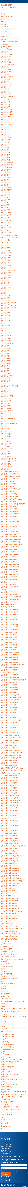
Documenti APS (5, 26)
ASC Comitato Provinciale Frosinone (10, 599)
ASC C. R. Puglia (5, 445)
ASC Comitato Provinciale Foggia (9, 593)
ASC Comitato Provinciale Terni (9, 810)
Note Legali (4, 1038)
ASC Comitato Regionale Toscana (9, 922)
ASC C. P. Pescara (6, 272)
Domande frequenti (6, 1005)
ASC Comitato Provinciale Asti (8, 491)
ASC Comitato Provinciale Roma (9, 765)
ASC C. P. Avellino (6, 69)
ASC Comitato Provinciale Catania (9, 550)
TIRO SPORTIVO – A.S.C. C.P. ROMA (11, 774)
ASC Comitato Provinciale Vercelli (9, 848)
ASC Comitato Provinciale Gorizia (9, 611)
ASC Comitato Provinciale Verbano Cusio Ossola (13, 845)
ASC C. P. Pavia (5, 262)
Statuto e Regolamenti (6, 48)
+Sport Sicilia (4, 18)
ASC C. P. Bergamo (6, 86)
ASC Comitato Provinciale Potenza (10, 739)
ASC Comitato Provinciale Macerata (10, 651)
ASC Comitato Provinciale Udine (9, 834)
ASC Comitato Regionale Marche (9, 900)
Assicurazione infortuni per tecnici (9, 950)
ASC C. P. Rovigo (5, 319)
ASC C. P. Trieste (5, 368)
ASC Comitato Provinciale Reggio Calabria (12, 752)
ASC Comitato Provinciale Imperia (9, 618)
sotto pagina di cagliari (6, 1043)
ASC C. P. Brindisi (5, 103)
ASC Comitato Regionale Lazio (9, 885)
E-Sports (3, 980)
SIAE (2, 981)
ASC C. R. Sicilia (5, 451)
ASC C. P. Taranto (5, 345)
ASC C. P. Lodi (5, 206)
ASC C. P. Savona (5, 329)
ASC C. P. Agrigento (6, 50)
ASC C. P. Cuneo (5, 143)
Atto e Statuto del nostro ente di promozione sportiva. (12, 1002)
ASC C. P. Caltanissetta (7, 109)
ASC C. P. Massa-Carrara (7, 219)
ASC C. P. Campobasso (7, 113)
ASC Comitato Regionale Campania (10, 875)
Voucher (3, 1121)
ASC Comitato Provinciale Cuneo (9, 573)
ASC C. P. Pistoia (5, 282)
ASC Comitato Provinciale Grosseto (10, 614)
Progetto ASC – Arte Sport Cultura (10, 1074)
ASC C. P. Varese (5, 378)
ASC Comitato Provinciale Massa (9, 657)
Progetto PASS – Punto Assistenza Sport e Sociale (12, 1080)
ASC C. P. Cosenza (6, 133)
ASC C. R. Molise (5, 438)
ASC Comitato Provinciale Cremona (10, 566)
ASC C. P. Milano (5, 229)
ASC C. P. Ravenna (6, 299)
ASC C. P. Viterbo (6, 402)
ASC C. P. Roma (5, 315)
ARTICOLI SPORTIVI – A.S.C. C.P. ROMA (12, 769)
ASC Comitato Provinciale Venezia (10, 842)
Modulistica (4, 995)
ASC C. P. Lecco (5, 199)
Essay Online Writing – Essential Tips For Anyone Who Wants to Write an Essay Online (13, 1009)
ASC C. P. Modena (6, 232)
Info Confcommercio (6, 1031)
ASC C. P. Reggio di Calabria (8, 302)
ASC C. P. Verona (5, 392)
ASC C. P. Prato (5, 292)
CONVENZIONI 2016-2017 (8, 672)
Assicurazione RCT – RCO (8, 947)
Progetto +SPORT (5, 1071)
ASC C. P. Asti (5, 66)
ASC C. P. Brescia (6, 99)
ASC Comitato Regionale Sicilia (9, 918)
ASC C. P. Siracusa (6, 335)
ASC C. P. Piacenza (6, 275)
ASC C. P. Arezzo (6, 59)
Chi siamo (3, 43)
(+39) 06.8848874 (7, 1143)
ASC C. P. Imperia (5, 179)
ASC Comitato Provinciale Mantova (10, 654)
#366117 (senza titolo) (6, 16)
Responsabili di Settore (7, 1025)
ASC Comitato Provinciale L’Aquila (9, 624)
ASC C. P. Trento (5, 362)
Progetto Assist (5, 1076)
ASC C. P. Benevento (6, 83)
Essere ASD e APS (6, 30)
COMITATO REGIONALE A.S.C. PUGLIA (11, 912)
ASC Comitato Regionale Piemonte (10, 907)
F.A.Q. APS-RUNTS (6, 31)
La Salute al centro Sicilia (7, 1036)
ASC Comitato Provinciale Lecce (9, 634)
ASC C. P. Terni (5, 352)
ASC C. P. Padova (6, 252)
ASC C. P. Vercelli (6, 388)
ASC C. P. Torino (5, 355)
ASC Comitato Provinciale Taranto (9, 804)
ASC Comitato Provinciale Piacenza (10, 726)
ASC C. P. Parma (5, 259)
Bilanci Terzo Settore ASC (7, 963)
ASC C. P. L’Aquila (6, 186)
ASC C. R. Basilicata (6, 408)
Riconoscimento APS (6, 35)
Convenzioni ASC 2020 (7, 976)
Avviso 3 (3, 1056)
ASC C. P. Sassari (5, 325)
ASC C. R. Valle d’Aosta (7, 465)
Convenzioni (4, 970)
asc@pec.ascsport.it (5, 1150)
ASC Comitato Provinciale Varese (9, 837)
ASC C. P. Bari (5, 73)
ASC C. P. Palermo (6, 255)
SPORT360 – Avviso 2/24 (8, 1101)
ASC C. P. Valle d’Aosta (7, 375)
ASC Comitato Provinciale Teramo (9, 807)
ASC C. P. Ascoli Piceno (7, 63)
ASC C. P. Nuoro (5, 246)
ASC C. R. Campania (6, 415)
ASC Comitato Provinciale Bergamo (10, 513)
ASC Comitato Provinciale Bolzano (10, 523)
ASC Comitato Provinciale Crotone (10, 569)
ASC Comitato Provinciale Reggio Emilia (11, 755)
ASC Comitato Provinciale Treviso (9, 827)
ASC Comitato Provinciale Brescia (9, 526)
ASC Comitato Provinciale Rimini (9, 762)
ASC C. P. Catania (6, 119)
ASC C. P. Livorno (5, 202)
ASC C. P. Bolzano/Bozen (8, 96)
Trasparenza (4, 1116)
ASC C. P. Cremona (6, 136)
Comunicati (4, 581)
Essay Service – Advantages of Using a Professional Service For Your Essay (11, 1012)
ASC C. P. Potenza (6, 289)
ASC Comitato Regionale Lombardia (10, 892)
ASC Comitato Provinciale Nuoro (9, 689)
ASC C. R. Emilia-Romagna (8, 418)
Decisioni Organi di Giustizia (8, 983)
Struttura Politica (5, 893)
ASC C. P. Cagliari (6, 106)
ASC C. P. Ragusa (6, 295)
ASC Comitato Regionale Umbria (9, 930)
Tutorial (3, 1118)
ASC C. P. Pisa (5, 279)
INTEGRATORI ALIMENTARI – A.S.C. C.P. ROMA (12, 771)
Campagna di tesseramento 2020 (9, 41)
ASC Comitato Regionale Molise (9, 903)
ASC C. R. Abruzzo (6, 405)
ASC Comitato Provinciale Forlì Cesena (11, 596)
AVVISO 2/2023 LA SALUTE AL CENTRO (12, 960)
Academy (3, 1021)
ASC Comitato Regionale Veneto (9, 937)
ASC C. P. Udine (5, 372)
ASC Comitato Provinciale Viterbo (9, 862)
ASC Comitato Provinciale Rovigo (9, 777)
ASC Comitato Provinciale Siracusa (10, 794)
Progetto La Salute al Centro (8, 1063)
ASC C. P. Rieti (5, 309)
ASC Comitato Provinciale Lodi (9, 644)
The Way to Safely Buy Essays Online (10, 1108)
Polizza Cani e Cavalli (6, 1046)
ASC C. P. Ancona (6, 56)
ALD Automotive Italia (6, 973)
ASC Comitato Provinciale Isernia (9, 621)
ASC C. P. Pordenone (6, 285)
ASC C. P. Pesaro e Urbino (8, 269)
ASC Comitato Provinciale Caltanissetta (11, 536)
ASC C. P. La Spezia (6, 189)
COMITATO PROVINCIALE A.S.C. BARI (11, 500)
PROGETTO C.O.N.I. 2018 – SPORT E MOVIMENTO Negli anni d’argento (11, 1060)
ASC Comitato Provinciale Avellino (9, 495)
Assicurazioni (4, 945)
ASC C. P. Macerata (6, 212)
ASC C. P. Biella (5, 89)
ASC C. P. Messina (6, 226)
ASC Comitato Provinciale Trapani (9, 820)
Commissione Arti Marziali (7, 923)
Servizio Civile (4, 1069)
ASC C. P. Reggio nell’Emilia (8, 305)
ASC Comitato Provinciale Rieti (9, 759)
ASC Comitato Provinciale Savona (9, 787)
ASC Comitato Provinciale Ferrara (9, 584)
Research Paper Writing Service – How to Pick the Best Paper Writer (13, 1088)
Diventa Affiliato (5, 986)
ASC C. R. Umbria (5, 461)
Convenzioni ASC (5, 971)
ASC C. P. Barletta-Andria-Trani (9, 76)
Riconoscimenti (5, 996)
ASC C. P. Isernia (5, 182)
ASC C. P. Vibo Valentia (7, 395)
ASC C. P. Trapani (5, 358)
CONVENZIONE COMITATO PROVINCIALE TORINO (12, 818)
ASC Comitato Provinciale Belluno (9, 506)
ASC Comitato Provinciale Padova (9, 702)
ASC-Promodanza (5, 1054)
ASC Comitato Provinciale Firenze (9, 588)
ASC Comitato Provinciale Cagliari (9, 533)
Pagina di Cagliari (5, 1041)
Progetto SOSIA (5, 1064)
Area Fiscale (4, 36)
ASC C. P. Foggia (5, 159)
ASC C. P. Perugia (6, 265)
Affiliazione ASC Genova (7, 604)
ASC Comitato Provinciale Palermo (10, 706)
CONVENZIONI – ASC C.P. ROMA (10, 767)
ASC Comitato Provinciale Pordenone (10, 736)
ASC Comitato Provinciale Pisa (9, 729)
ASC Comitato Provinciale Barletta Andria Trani (13, 503)
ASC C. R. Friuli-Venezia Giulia (9, 422)
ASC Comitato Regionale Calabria (9, 872)
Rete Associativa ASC (6, 33)
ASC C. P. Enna (5, 146)
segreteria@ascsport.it (5, 1148)
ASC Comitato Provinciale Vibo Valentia (11, 855)
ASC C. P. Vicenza (6, 398)
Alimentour (3, 23)
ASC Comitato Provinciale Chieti (9, 556)
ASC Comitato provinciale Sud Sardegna (11, 800)
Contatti (3, 968)
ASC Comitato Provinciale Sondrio (9, 797)
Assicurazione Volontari (7, 953)
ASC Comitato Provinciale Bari (8, 498)
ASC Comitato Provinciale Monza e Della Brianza (13, 679)
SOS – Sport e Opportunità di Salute (10, 1098)
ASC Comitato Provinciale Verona (9, 852)
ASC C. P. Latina (5, 192)
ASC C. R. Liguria (5, 428)
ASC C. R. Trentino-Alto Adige (9, 458)
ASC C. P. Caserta (6, 116)
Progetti (3, 1053)
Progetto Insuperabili (6, 1078)
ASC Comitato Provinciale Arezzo (9, 485)
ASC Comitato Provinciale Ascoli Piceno (11, 488)
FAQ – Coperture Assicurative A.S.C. (10, 1018)
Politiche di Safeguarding (7, 1045)
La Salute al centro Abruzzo (8, 1035)
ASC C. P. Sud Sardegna (7, 342)
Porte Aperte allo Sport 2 (7, 1048)
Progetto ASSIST (5, 1058)
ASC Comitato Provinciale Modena (10, 676)
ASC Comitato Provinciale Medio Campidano (12, 664)
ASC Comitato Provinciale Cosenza (10, 563)
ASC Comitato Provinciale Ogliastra (10, 692)
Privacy (3, 1051)
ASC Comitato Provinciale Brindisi (9, 530)
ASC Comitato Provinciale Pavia (9, 712)
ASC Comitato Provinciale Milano (9, 671)
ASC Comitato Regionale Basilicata (10, 868)
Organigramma (4, 45)
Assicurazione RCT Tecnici (8, 951)
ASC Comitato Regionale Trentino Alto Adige (12, 927)
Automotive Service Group (7, 975)
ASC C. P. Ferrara (5, 152)
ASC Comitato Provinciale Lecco (9, 638)
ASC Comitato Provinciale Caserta (9, 546)
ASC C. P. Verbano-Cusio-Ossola (9, 385)
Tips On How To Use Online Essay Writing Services (11, 1110)
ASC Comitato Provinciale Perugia (9, 716)
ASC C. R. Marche (6, 435)
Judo (2, 897)
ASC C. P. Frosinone (6, 166)
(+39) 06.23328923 (7, 1146)
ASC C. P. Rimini (5, 312)
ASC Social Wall (5, 942)
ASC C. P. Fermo (5, 149)
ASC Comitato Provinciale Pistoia (9, 732)
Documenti (3, 589)
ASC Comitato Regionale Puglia (9, 910)
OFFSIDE (3, 1040)
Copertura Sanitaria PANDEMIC (9, 955)
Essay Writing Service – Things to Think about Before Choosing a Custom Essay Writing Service (13, 1015)
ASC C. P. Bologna (6, 93)
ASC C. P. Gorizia (5, 172)
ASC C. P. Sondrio (6, 339)
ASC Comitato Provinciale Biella (9, 516)
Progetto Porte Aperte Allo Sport (9, 1084)
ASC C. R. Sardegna (6, 448)
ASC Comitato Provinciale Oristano (10, 699)
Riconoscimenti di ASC (7, 46)
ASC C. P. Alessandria (7, 53)
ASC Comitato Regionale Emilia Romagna (11, 878)
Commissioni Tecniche (6, 895)
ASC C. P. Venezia (6, 382)
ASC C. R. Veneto (6, 468)
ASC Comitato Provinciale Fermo (9, 579)
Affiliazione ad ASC (6, 998)
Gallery (3, 1026)
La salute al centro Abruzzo (8, 1033)
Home (2, 1030)
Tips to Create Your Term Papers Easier (11, 1113)
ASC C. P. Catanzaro (6, 123)
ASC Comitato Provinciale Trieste (9, 830)
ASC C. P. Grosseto (6, 176)
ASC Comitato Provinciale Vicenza (10, 858)
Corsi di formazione (6, 993)
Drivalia (3, 1006)
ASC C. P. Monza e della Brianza (9, 236)
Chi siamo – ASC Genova (7, 606)
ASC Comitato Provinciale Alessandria (10, 475)
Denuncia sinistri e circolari (8, 956)
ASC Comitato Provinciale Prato (9, 742)
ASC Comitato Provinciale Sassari (9, 784)
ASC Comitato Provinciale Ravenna (10, 749)
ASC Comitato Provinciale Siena (9, 790)
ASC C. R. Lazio (5, 425)
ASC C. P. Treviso (5, 365)
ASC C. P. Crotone (6, 139)
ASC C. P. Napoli (5, 239)
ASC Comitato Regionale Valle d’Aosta (11, 933)
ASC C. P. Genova (6, 169)
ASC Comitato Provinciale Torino (9, 814)
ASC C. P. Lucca (5, 209)
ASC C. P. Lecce (5, 196)
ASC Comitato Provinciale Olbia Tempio (11, 696)
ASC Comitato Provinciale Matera (9, 661)
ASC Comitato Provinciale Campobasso (11, 540)
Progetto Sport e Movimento (8, 1066)
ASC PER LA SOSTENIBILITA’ (9, 940)
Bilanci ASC (4, 990)
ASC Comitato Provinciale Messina (10, 667)
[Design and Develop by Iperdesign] (24, 1186)
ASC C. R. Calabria (6, 412)
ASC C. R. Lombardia (6, 432)
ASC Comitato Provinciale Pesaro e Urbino (12, 719)
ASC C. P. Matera (5, 222)
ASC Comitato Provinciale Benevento (10, 510)
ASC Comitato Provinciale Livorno (9, 641)
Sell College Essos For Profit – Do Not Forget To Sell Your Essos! (13, 1092)
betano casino (4, 961)
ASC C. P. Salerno (6, 322)
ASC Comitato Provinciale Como (9, 559)
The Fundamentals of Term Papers (9, 1106)
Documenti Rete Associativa (8, 28)
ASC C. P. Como (5, 129)
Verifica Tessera (5, 1119)
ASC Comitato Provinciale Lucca (9, 648)
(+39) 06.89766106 (7, 1144)
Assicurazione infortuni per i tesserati (10, 948)
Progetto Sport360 (6, 1068)
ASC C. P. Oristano (6, 249)
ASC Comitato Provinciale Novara (9, 686)
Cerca (2, 965)
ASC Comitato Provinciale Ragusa (9, 746)
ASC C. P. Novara (6, 242)
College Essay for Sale (7, 966)
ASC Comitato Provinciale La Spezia (10, 628)
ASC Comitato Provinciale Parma (9, 709)
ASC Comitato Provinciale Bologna (10, 520)
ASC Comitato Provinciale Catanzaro (10, 553)
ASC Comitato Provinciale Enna (9, 576)
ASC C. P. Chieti (5, 126)
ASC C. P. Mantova (6, 216)
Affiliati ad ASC (5, 21)
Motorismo (3, 958)
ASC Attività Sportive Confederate (9, 38)
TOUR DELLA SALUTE (7, 1114)
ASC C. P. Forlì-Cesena (7, 162)
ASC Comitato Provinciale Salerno (9, 780)
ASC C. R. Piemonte (6, 442)
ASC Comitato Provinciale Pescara (10, 722)
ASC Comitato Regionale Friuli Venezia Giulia (12, 882)
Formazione (4, 1020)
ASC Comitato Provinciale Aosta (9, 481)
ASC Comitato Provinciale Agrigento (10, 471)
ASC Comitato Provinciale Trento (9, 824)
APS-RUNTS (4, 25)
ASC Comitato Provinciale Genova (9, 603)
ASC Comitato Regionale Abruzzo (9, 865)
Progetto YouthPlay (6, 1086)
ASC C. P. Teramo (5, 349)
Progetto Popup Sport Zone (8, 1083)
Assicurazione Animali (6, 943)
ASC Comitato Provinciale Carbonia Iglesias (12, 543)
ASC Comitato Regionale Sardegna (10, 915)
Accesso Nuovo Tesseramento (9, 20)
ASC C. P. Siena (5, 332)
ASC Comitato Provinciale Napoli (9, 682)
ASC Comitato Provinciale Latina (9, 631)
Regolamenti (4, 1000)
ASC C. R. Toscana (6, 455)
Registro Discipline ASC (7, 1023)
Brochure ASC (4, 991)
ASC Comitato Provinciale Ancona (9, 478)
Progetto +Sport (5, 1073)
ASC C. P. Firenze (6, 156)
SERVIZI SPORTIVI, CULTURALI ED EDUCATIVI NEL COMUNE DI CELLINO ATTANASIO (13, 1095)
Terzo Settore (4, 1104)
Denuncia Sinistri (5, 985)
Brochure (3, 40)
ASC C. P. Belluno (6, 79)
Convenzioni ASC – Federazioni (9, 978)
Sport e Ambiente (5, 1099)
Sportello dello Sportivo (7, 1103)
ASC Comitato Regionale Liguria (9, 888)
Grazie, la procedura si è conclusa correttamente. (13, 1028)
